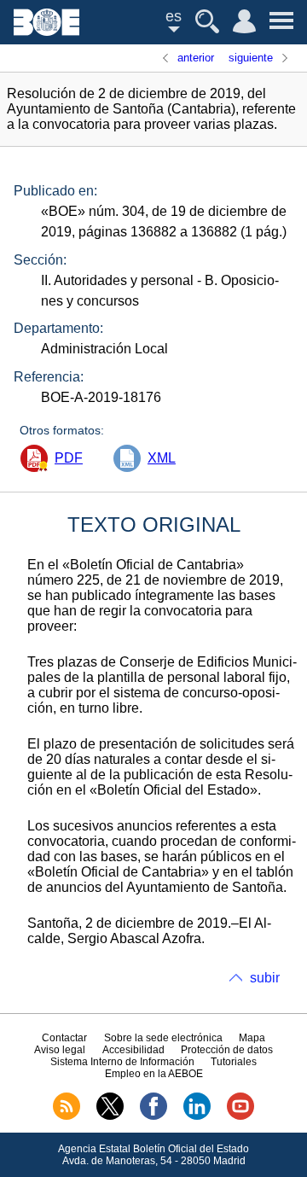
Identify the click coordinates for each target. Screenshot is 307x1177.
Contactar (64, 1038)
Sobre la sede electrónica (163, 1038)
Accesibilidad (133, 1050)
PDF (69, 458)
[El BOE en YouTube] (240, 1116)
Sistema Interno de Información (122, 1062)
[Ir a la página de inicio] (46, 31)
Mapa (252, 1038)
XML (162, 458)
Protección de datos (227, 1050)
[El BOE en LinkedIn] (197, 1116)
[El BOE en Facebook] (153, 1116)
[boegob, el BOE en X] (110, 1116)
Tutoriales (234, 1062)
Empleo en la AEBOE (154, 1074)
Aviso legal (59, 1050)
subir (265, 977)
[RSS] (66, 1116)
